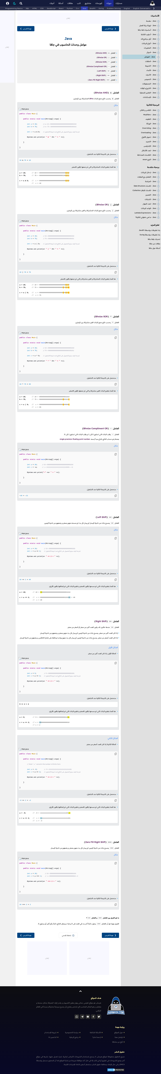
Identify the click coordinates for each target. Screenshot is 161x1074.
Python (70, 8)
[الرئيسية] (152, 3)
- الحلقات (150, 61)
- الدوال (151, 52)
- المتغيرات (150, 48)
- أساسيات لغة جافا (147, 30)
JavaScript (51, 8)
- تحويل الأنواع (149, 137)
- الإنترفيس (150, 146)
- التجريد (151, 141)
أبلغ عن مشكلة (117, 1042)
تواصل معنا (119, 1037)
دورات (108, 3)
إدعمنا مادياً (97, 1037)
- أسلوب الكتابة (148, 34)
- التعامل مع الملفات (146, 177)
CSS (42, 8)
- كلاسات (145, 186)
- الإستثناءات (149, 97)
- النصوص (150, 79)
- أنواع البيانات (149, 43)
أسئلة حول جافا (154, 248)
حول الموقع (118, 1032)
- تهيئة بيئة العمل (147, 25)
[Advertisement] (68, 18)
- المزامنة (150, 181)
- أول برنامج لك (148, 39)
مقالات (70, 3)
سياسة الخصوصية (72, 1032)
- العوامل (149, 57)
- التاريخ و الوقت (148, 88)
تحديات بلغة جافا (154, 239)
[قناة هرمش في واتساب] (76, 1016)
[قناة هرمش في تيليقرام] (82, 1016)
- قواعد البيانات (148, 208)
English (127, 8)
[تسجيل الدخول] (7, 3)
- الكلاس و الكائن (148, 110)
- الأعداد (151, 70)
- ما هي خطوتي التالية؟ (145, 217)
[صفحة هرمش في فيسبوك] (93, 1016)
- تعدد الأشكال (149, 150)
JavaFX (92, 8)
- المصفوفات (149, 84)
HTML (34, 8)
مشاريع (88, 3)
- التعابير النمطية (148, 93)
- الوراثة (151, 124)
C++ (77, 8)
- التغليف (151, 119)
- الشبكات (150, 199)
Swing (101, 8)
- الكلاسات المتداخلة (146, 155)
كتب (79, 3)
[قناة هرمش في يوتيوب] (88, 1016)
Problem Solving (114, 8)
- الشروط (150, 66)
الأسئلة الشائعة (95, 1032)
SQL (27, 8)
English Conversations (142, 8)
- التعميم (151, 195)
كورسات (98, 3)
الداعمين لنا (52, 1037)
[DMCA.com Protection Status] (116, 1071)
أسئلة (60, 3)
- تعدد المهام (149, 204)
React (61, 8)
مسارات (119, 3)
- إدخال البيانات (148, 172)
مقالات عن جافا (154, 244)
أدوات (52, 3)
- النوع (149, 159)
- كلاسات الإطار (144, 190)
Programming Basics (14, 8)
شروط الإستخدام (50, 1032)
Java (84, 8)
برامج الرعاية (74, 1037)
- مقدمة (151, 21)
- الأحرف (151, 75)
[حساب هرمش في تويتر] (99, 1016)
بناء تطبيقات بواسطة (149, 230)
